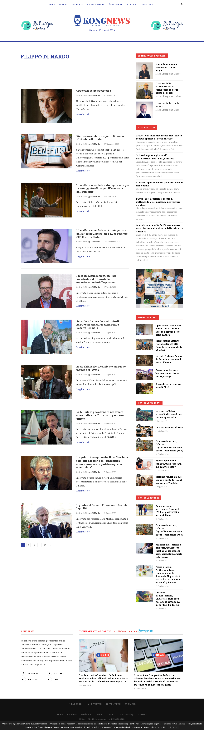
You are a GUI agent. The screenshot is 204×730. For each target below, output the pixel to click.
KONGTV (142, 714)
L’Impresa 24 (115, 4)
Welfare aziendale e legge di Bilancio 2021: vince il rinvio (100, 137)
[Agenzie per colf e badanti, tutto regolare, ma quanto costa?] (144, 464)
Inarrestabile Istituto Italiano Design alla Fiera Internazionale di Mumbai (168, 345)
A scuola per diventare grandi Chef (168, 386)
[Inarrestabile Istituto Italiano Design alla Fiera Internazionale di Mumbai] (144, 341)
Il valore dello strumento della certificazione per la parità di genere (166, 88)
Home (52, 4)
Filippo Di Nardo (92, 95)
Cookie (99, 714)
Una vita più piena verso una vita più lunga (166, 67)
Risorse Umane (95, 4)
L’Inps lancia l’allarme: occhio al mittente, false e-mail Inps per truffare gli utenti (158, 201)
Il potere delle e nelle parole (167, 104)
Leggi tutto (82, 113)
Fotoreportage (147, 317)
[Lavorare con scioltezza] (144, 431)
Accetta (173, 727)
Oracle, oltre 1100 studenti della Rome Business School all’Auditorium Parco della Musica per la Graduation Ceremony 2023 (103, 678)
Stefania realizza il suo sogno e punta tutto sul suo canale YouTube (168, 479)
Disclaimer (86, 714)
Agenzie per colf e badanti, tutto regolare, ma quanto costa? (168, 463)
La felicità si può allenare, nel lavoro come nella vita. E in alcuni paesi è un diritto (100, 415)
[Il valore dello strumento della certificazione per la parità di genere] (144, 83)
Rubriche (147, 4)
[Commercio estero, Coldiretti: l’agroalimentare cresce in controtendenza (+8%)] (144, 445)
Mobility (132, 4)
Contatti (111, 714)
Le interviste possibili (152, 56)
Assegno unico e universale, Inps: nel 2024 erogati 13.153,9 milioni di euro (167, 510)
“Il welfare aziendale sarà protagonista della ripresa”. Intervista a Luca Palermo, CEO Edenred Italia (102, 234)
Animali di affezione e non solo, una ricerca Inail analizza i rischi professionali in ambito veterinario (168, 551)
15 (45, 545)
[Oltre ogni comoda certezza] (46, 106)
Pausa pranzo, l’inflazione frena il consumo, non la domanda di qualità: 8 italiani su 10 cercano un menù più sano (167, 574)
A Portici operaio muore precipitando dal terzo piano (159, 184)
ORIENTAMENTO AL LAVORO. (95, 631)
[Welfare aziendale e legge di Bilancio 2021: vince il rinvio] (46, 151)
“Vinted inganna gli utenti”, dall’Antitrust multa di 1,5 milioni (155, 157)
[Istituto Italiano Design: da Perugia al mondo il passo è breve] (144, 356)
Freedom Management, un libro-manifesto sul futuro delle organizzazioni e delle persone (96, 279)
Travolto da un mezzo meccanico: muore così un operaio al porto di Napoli (159, 137)
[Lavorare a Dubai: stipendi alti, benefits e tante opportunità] (144, 415)
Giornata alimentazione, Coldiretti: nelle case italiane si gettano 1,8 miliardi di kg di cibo (167, 598)
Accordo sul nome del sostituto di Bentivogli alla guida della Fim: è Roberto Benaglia (97, 325)
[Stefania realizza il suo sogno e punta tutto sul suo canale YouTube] (144, 480)
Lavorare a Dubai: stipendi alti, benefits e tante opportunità (168, 414)
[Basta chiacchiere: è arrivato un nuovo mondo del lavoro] (46, 382)
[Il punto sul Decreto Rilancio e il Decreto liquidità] (46, 520)
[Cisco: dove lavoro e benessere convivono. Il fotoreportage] (144, 370)
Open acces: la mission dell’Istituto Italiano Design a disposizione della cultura (168, 330)
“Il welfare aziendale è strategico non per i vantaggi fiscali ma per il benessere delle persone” (102, 188)
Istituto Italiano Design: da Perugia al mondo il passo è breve (169, 359)
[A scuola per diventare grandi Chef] (144, 384)
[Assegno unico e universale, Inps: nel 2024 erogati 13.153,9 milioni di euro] (144, 510)
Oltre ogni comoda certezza (93, 90)
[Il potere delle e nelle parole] (144, 103)
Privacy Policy (126, 714)
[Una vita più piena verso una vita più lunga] (144, 64)
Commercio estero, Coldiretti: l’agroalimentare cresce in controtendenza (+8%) (169, 446)
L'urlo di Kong (147, 127)
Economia (77, 4)
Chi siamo (72, 714)
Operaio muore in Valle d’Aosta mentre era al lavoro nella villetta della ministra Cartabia (159, 228)
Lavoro (63, 4)
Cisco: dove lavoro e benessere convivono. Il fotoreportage (168, 373)
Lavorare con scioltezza (169, 427)
